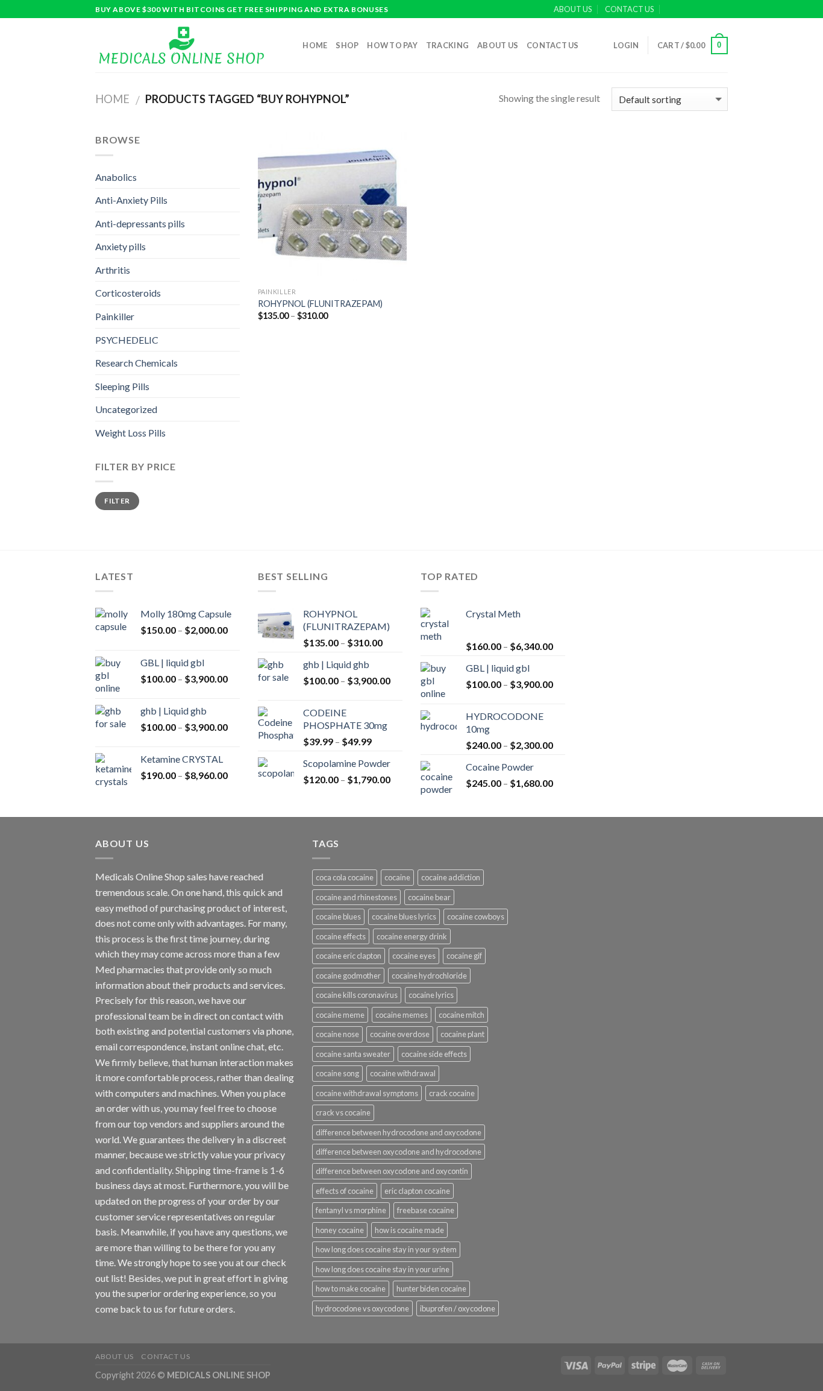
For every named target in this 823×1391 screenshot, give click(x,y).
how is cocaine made (409, 1230)
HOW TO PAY (392, 45)
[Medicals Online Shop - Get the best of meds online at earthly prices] (181, 45)
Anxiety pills (120, 246)
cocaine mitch (461, 1015)
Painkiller (114, 316)
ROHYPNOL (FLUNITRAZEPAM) (320, 303)
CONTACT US (629, 9)
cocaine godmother (348, 975)
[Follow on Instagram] (699, 9)
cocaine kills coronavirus (357, 995)
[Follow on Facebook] (687, 9)
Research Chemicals (136, 362)
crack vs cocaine (343, 1112)
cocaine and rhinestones (356, 897)
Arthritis (112, 270)
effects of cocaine (345, 1191)
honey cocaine (340, 1230)
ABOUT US (573, 9)
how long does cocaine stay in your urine (382, 1269)
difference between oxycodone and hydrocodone (398, 1151)
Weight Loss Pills (130, 432)
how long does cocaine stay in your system (386, 1249)
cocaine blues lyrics (404, 916)
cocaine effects (341, 936)
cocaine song (337, 1073)
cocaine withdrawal (403, 1073)
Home (314, 45)
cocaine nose (337, 1034)
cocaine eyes (414, 955)
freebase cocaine (425, 1210)
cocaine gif (464, 955)
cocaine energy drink (412, 936)
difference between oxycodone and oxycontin (392, 1171)
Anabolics (116, 177)
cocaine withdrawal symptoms (367, 1093)
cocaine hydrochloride (429, 975)
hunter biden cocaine (431, 1288)
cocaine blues (338, 916)
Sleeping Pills (122, 386)
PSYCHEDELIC (126, 339)
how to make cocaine (351, 1288)
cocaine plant (462, 1034)
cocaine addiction (450, 877)
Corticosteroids (128, 292)
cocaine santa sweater (353, 1054)
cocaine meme (340, 1015)
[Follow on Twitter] (710, 9)
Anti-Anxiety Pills (131, 200)
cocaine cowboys (475, 916)
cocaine (397, 877)
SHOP (347, 45)
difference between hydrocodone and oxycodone (398, 1132)
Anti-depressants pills (140, 223)
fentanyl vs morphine (351, 1210)
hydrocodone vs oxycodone (362, 1308)
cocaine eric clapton (348, 955)
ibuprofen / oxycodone (457, 1308)
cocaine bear (429, 897)
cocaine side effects (434, 1054)
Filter (117, 500)
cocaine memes (401, 1015)
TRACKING (447, 45)
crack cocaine (452, 1093)
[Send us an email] (721, 9)
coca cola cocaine (345, 877)
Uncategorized (126, 409)
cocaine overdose (400, 1034)
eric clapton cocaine (417, 1191)
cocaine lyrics (431, 995)
